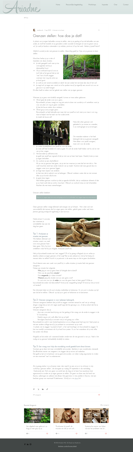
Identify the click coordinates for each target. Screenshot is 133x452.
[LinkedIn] (28, 444)
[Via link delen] (47, 389)
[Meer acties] (99, 30)
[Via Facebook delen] (34, 389)
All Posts (26, 18)
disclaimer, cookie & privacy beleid (67, 446)
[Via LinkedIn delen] (43, 389)
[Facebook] (25, 444)
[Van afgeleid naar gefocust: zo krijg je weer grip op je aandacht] (37, 415)
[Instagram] (30, 444)
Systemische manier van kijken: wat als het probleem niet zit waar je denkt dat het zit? (95, 427)
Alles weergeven (104, 405)
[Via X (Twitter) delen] (38, 389)
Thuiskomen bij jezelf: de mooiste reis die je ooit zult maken (65, 427)
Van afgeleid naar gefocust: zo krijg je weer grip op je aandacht (36, 427)
